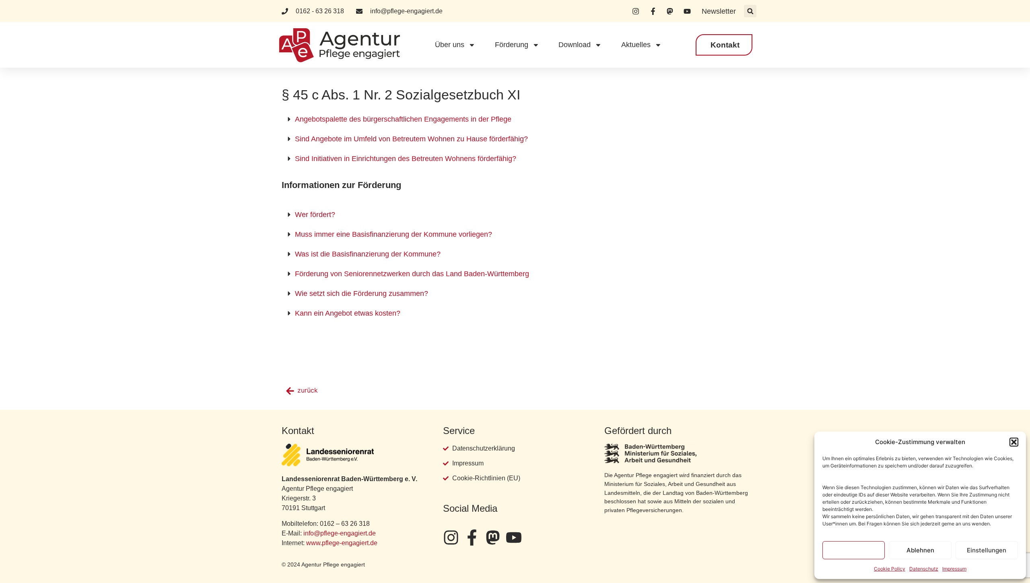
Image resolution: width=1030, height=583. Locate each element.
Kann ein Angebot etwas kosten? (347, 313)
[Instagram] (451, 537)
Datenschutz (923, 569)
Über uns (449, 45)
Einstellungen (986, 550)
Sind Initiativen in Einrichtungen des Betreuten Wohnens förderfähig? (405, 159)
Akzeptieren (853, 550)
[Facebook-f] (472, 537)
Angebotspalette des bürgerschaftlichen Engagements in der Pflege (403, 119)
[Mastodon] (493, 537)
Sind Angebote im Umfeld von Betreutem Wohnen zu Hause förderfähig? (411, 139)
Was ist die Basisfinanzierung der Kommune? (368, 254)
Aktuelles (636, 45)
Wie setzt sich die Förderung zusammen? (361, 293)
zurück (307, 390)
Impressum (954, 569)
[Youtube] (514, 537)
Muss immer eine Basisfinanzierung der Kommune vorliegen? (393, 234)
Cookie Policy (889, 569)
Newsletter (719, 11)
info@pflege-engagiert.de (339, 533)
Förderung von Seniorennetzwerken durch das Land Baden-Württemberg (412, 274)
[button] (1014, 442)
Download (574, 45)
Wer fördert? (315, 215)
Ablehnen (920, 550)
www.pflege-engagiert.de (341, 543)
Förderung (511, 45)
